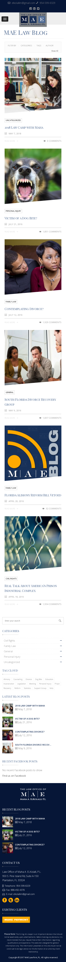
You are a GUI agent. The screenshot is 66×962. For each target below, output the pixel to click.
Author (49, 45)
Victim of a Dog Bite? (21, 218)
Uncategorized (13, 120)
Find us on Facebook (14, 775)
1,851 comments (52, 231)
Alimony (7, 679)
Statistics (27, 688)
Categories (26, 45)
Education (49, 679)
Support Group (40, 688)
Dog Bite (38, 679)
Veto (51, 688)
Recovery (7, 688)
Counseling (17, 679)
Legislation (21, 683)
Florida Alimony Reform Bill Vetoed (33, 495)
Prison (57, 683)
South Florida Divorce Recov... (33, 744)
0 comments (54, 140)
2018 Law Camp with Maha (24, 127)
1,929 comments (52, 322)
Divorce (29, 679)
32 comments (53, 508)
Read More (10, 141)
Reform (17, 688)
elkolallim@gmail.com (23, 3)
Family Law (11, 301)
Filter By (12, 45)
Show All (54, 51)
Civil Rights (11, 578)
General (10, 392)
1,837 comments (52, 417)
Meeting (32, 683)
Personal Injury (13, 211)
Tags (39, 45)
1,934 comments (52, 604)
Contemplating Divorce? (24, 309)
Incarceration (9, 683)
